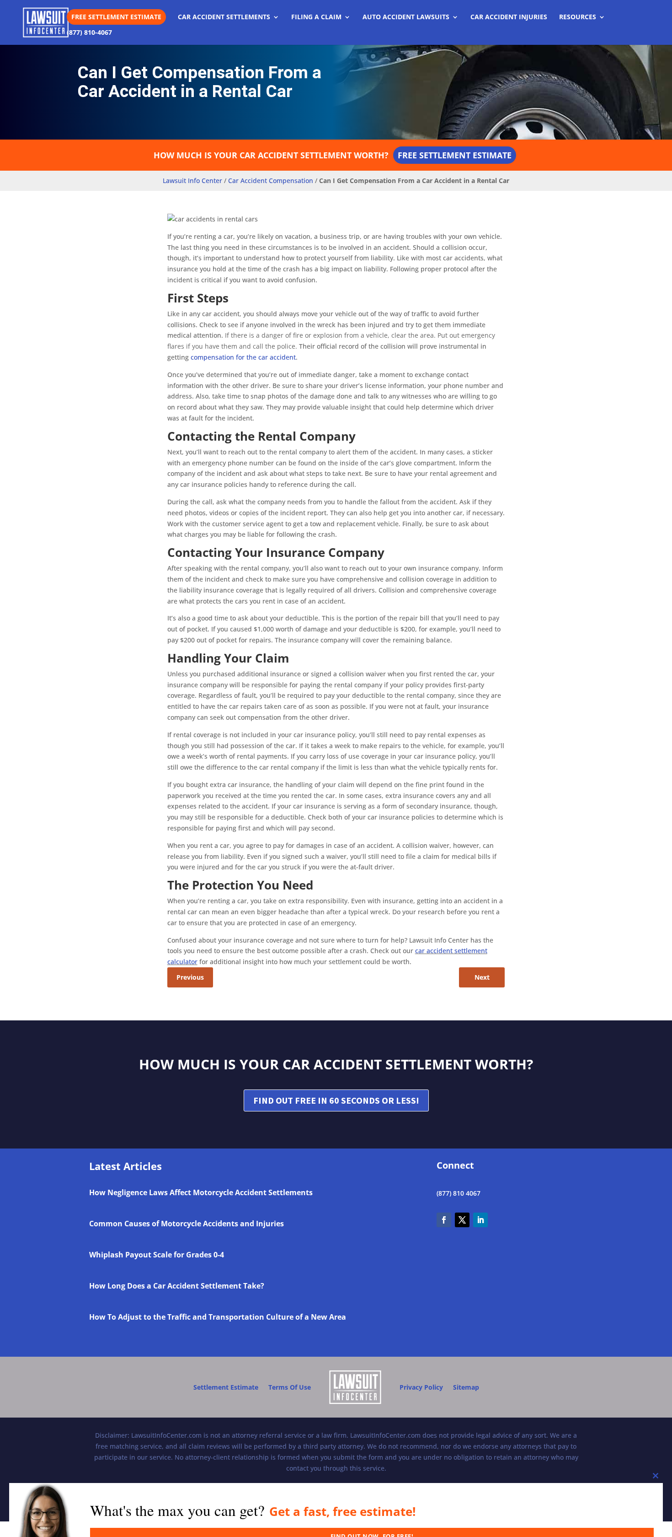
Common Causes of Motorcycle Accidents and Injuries (186, 1224)
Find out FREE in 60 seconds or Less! (336, 1100)
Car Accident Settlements (224, 17)
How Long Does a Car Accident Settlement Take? (176, 1286)
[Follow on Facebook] (444, 1220)
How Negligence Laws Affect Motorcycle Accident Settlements (201, 1192)
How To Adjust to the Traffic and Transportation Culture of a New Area (217, 1317)
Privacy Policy (421, 1387)
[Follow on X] (462, 1220)
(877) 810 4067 (458, 1193)
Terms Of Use (289, 1387)
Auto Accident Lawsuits (406, 17)
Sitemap (466, 1387)
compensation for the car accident (243, 357)
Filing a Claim (316, 17)
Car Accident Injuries (508, 17)
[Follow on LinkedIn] (480, 1220)
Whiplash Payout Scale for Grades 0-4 (156, 1255)
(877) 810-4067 (89, 33)
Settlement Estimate (225, 1387)
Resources (577, 17)
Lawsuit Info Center (192, 180)
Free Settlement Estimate (116, 16)
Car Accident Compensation (270, 180)
